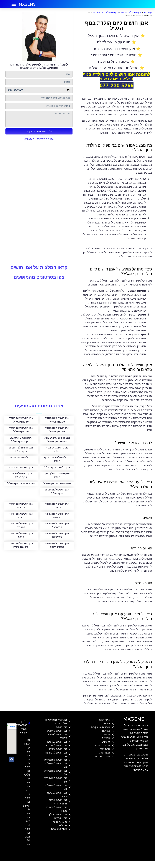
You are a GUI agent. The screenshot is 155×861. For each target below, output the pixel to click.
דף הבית (148, 12)
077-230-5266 (117, 85)
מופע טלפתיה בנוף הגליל (57, 483)
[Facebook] (11, 759)
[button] (13, 4)
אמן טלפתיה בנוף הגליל (57, 467)
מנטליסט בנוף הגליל (21, 457)
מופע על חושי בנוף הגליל (21, 483)
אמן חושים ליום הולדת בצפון (106, 12)
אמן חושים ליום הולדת (131, 12)
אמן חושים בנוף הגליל (21, 467)
